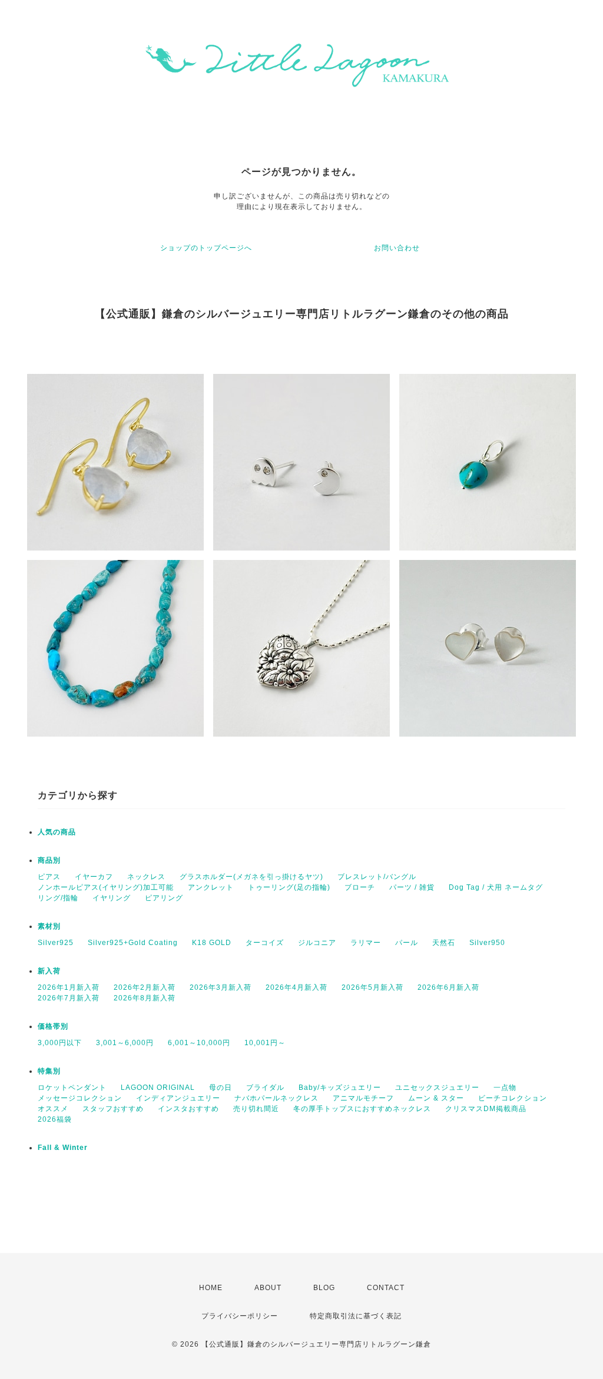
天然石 (443, 943)
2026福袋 (55, 1119)
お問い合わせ (397, 248)
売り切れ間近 (256, 1109)
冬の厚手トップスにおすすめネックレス (362, 1109)
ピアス (49, 877)
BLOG (324, 1288)
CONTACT (386, 1288)
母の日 (220, 1087)
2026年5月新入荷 (372, 987)
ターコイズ (265, 943)
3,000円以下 (60, 1043)
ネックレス (146, 877)
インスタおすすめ (188, 1109)
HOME (211, 1288)
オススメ (53, 1109)
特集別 (49, 1071)
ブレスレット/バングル (376, 877)
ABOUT (267, 1288)
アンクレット (211, 887)
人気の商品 (57, 832)
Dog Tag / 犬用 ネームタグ (496, 887)
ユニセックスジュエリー (437, 1087)
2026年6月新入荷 (448, 987)
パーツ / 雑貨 (412, 887)
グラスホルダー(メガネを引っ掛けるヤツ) (251, 877)
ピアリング (164, 898)
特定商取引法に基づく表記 (356, 1316)
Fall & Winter (63, 1147)
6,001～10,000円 (199, 1043)
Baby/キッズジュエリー (340, 1087)
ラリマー (365, 943)
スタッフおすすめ (113, 1109)
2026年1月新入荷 (69, 987)
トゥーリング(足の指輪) (289, 887)
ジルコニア (317, 943)
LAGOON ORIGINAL (158, 1087)
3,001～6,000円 (125, 1043)
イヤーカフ (94, 877)
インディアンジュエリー (178, 1098)
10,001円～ (265, 1043)
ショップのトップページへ (206, 248)
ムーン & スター (436, 1098)
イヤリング (111, 898)
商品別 (49, 860)
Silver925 (56, 943)
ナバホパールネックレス (276, 1098)
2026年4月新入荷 (296, 987)
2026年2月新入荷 (144, 987)
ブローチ (359, 887)
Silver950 (487, 943)
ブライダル (265, 1087)
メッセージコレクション (80, 1098)
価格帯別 (53, 1026)
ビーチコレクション (512, 1098)
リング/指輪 (58, 898)
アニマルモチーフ (363, 1098)
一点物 (504, 1087)
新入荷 (49, 971)
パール (406, 943)
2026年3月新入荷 (220, 987)
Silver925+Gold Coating (133, 943)
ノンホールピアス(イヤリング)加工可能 (106, 887)
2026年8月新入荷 (144, 998)
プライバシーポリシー (239, 1316)
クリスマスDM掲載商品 (485, 1109)
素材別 (49, 926)
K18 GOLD (211, 943)
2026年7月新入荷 (69, 998)
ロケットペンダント (72, 1087)
